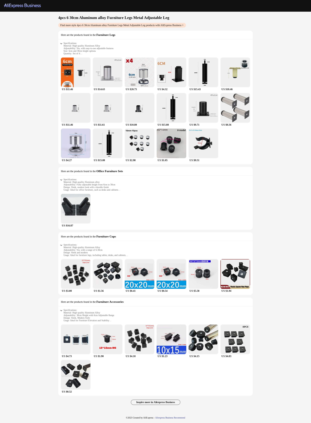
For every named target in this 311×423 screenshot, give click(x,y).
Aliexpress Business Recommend (170, 418)
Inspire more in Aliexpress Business (155, 402)
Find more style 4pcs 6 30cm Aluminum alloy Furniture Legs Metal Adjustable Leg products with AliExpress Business (120, 25)
